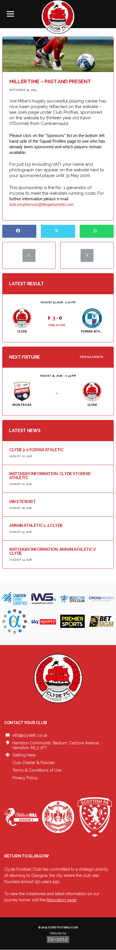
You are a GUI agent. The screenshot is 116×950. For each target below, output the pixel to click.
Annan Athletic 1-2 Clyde (36, 525)
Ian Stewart (22, 501)
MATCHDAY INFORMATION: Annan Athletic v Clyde (52, 551)
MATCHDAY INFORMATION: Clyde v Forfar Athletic (50, 475)
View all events (91, 357)
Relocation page (61, 900)
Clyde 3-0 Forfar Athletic (36, 450)
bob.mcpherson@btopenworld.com (41, 204)
